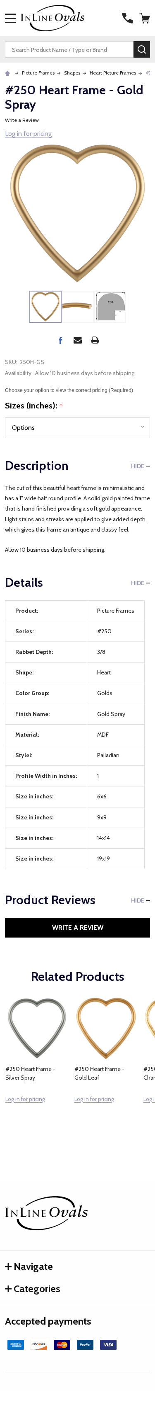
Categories (37, 1289)
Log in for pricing (28, 134)
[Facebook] (60, 340)
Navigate (33, 1266)
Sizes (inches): (34, 406)
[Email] (77, 340)
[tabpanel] (37, 1068)
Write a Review (22, 120)
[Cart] (145, 18)
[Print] (95, 340)
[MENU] (10, 18)
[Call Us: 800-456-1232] (127, 18)
